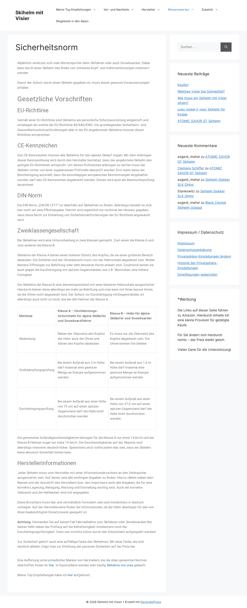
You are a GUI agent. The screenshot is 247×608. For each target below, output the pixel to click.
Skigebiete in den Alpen (72, 21)
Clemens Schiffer (191, 168)
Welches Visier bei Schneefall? (201, 91)
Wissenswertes (178, 9)
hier (51, 565)
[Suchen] (226, 47)
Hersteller (148, 9)
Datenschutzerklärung (194, 250)
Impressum (186, 243)
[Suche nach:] (199, 47)
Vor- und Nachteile (116, 9)
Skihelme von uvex (120, 565)
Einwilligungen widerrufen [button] (197, 275)
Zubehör (207, 9)
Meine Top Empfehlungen (73, 9)
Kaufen (183, 85)
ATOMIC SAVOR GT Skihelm (199, 121)
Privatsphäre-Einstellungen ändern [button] (204, 256)
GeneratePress (150, 602)
